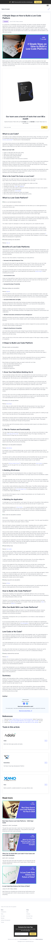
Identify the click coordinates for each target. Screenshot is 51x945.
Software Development (5, 920)
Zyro (7, 656)
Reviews (2, 918)
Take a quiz (38, 2)
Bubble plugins (38, 271)
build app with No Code (12, 433)
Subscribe (33, 933)
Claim (44, 127)
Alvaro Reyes (9, 403)
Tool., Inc (8, 242)
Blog (27, 911)
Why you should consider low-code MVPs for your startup (24, 722)
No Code (3, 916)
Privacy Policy (29, 918)
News (2, 913)
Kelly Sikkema (9, 448)
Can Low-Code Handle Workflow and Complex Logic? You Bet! (23, 720)
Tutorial (2, 922)
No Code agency (24, 623)
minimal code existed (7, 139)
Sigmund (8, 291)
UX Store (8, 583)
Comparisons (3, 911)
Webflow (22, 186)
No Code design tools (21, 489)
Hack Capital (9, 549)
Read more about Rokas (25, 710)
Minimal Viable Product (14, 463)
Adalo (16, 186)
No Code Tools (29, 916)
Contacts (28, 913)
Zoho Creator (18, 190)
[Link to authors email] (24, 704)
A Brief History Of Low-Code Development (22, 719)
